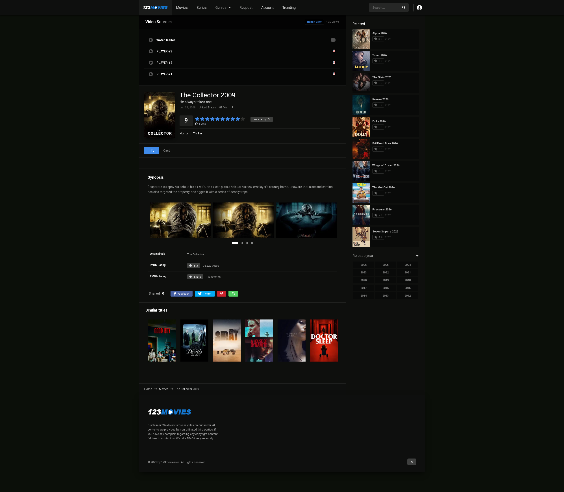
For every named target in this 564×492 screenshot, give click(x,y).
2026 (363, 264)
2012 (407, 295)
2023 (363, 272)
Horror (184, 133)
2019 (385, 280)
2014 (363, 295)
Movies (182, 8)
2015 (407, 288)
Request (245, 8)
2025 (385, 264)
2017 (363, 288)
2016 (385, 288)
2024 (407, 264)
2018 (407, 280)
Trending (289, 8)
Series (202, 8)
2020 (363, 280)
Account (267, 8)
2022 (385, 272)
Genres (220, 8)
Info (151, 150)
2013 (385, 295)
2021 (407, 272)
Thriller (197, 133)
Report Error (314, 21)
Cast (166, 150)
